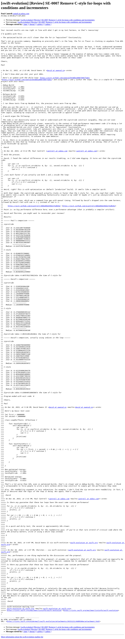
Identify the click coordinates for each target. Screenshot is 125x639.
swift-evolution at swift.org (84, 543)
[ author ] (47, 24)
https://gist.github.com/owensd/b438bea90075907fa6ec (65, 78)
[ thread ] (32, 24)
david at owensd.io (55, 70)
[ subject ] (40, 24)
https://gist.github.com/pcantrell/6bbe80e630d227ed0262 (34, 206)
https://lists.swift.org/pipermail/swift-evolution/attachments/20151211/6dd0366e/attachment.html (53, 621)
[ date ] (25, 24)
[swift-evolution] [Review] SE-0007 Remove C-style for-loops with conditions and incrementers (58, 20)
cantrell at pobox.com (21, 14)
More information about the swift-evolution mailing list (22, 637)
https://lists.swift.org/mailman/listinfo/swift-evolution (34, 610)
